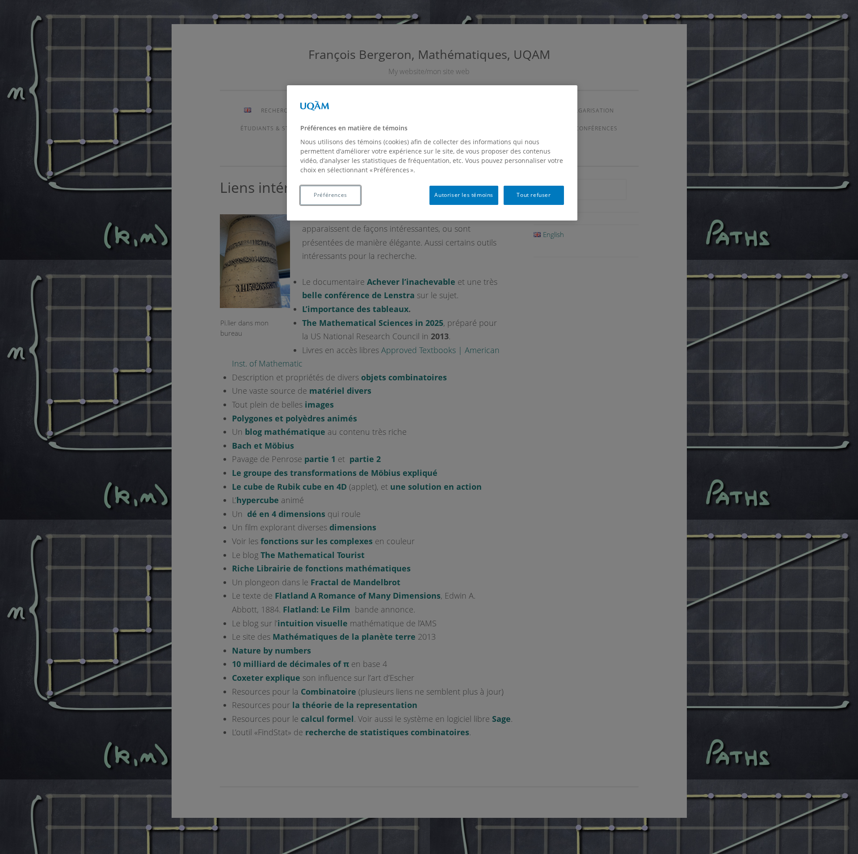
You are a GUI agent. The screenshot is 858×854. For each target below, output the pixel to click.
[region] (432, 152)
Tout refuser (534, 195)
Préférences (330, 195)
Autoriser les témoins (463, 195)
